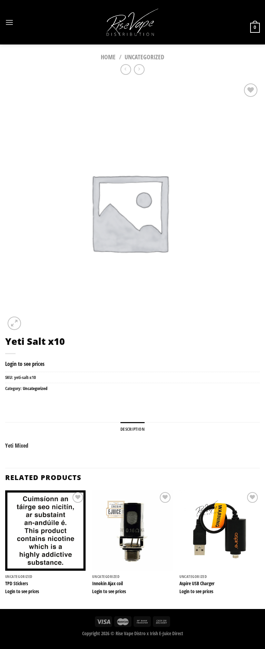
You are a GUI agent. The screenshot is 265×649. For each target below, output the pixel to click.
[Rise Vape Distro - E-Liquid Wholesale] (132, 22)
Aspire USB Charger (197, 583)
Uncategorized (144, 56)
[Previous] (5, 549)
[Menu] (9, 22)
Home (108, 56)
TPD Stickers (16, 583)
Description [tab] (132, 429)
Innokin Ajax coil (107, 583)
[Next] (259, 549)
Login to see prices (25, 364)
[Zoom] (14, 323)
